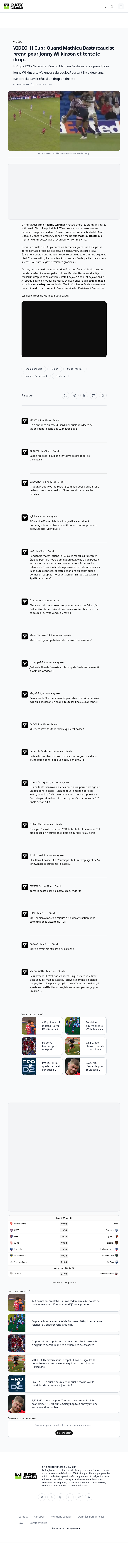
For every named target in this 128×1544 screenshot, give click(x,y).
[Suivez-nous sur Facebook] (51, 1497)
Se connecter (64, 1432)
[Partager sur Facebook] (75, 395)
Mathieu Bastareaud (80, 273)
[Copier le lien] (103, 395)
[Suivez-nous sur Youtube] (70, 1497)
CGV (20, 1523)
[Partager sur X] (65, 395)
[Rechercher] (104, 6)
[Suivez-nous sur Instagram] (60, 1497)
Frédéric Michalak (86, 232)
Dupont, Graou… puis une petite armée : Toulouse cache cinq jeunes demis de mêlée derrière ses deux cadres (51, 1046)
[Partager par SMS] (93, 395)
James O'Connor (52, 236)
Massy (60, 280)
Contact (23, 1516)
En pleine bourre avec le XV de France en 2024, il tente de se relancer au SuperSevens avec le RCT (95, 1026)
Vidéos (17, 41)
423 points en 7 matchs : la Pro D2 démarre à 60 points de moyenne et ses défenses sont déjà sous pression (51, 1026)
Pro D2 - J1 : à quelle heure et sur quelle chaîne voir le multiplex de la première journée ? (51, 1066)
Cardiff (100, 277)
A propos (39, 1516)
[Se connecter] (112, 6)
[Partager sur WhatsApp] (84, 395)
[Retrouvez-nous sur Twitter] (42, 1497)
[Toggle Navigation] (121, 6)
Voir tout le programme (64, 1282)
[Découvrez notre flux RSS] (88, 1497)
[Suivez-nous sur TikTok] (79, 1497)
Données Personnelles (91, 1516)
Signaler (56, 420)
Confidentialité (38, 1523)
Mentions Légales (61, 1516)
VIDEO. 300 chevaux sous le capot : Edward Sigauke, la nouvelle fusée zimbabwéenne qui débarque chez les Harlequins (95, 1046)
